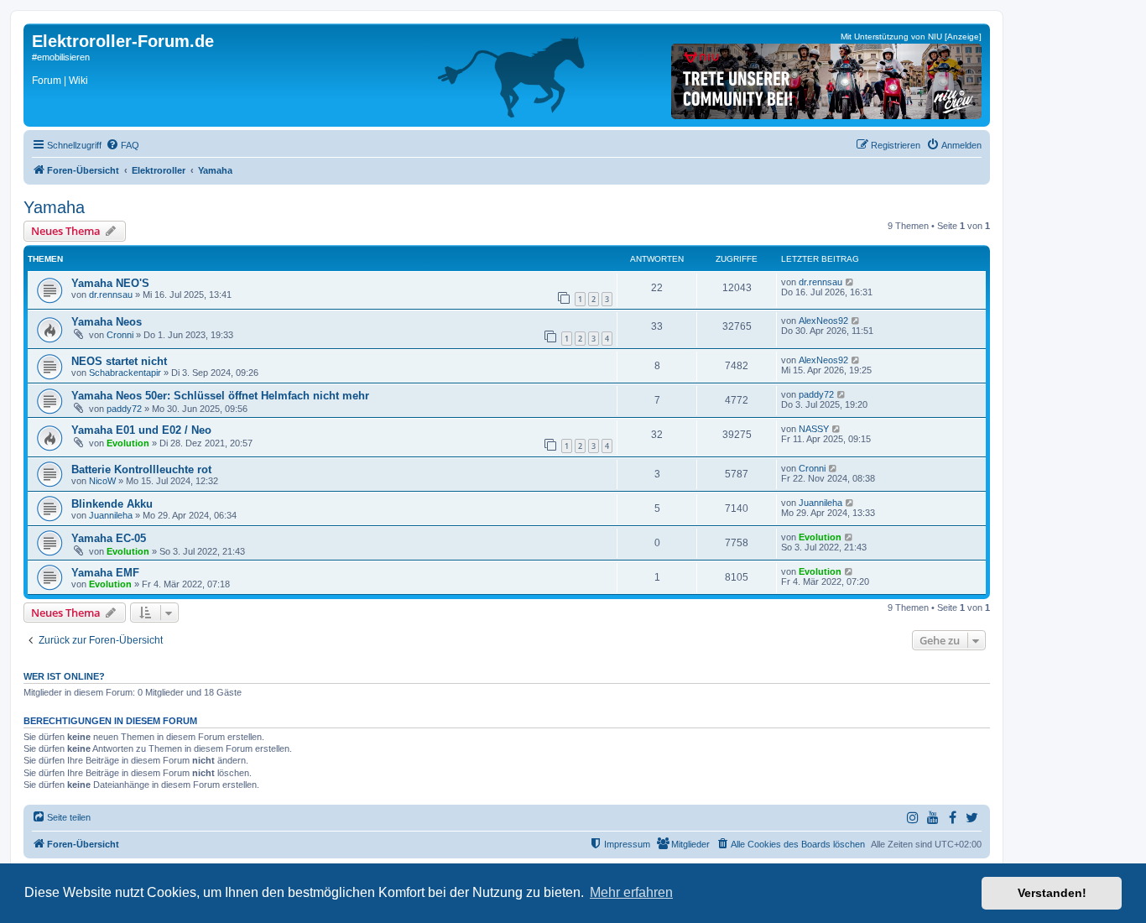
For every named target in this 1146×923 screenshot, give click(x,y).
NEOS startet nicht (119, 361)
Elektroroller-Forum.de (123, 41)
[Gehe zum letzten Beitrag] (850, 282)
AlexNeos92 (823, 320)
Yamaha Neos (106, 321)
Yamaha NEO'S (110, 283)
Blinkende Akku (112, 504)
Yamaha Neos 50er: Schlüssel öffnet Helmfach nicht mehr (220, 395)
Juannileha (111, 515)
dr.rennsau (111, 294)
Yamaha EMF (105, 572)
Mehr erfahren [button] (631, 892)
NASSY (814, 429)
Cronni (120, 335)
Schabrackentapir (125, 373)
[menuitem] (122, 145)
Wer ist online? (64, 676)
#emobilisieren (61, 57)
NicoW (102, 481)
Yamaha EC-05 (108, 538)
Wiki (78, 80)
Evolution (128, 443)
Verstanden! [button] (1052, 893)
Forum (46, 80)
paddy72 (124, 409)
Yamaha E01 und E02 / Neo (141, 430)
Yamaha (54, 207)
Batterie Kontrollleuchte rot (141, 469)
